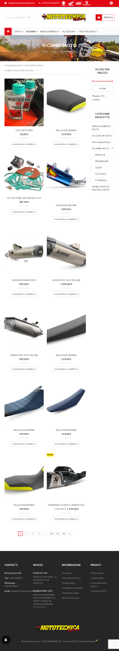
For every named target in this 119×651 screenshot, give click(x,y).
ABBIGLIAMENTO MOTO (101, 128)
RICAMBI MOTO (100, 148)
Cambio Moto (68, 583)
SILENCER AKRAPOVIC (24, 280)
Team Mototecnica (71, 578)
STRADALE (101, 180)
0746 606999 (15, 578)
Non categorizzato (101, 142)
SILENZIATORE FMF (66, 205)
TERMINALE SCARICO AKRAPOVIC (66, 505)
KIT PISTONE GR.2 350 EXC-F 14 (24, 198)
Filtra (102, 88)
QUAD (98, 167)
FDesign (91, 641)
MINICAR (100, 154)
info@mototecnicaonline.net (25, 591)
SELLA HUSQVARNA (66, 130)
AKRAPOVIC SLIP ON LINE (66, 280)
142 (64, 533)
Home (45, 51)
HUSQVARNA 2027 (43, 591)
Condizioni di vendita (72, 588)
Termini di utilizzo (70, 593)
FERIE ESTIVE (40, 573)
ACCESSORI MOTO (102, 135)
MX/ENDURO (102, 161)
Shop (54, 51)
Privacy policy (97, 573)
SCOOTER (100, 174)
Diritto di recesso (70, 597)
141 (57, 533)
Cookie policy (97, 578)
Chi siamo (66, 573)
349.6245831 (11, 586)
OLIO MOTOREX (24, 130)
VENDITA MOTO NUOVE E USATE (101, 188)
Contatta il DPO (98, 591)
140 (51, 533)
